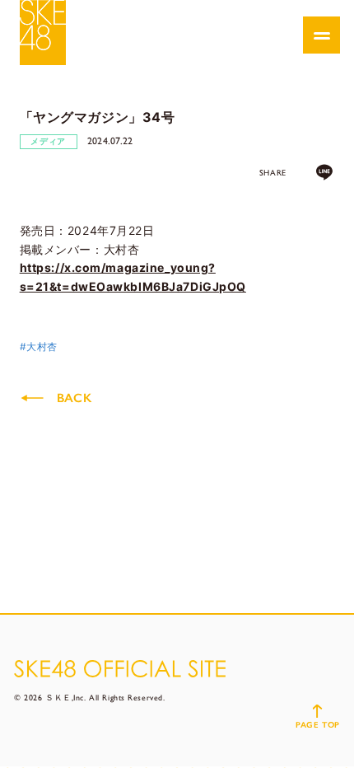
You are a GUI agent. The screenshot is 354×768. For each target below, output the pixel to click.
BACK (74, 398)
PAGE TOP (317, 724)
